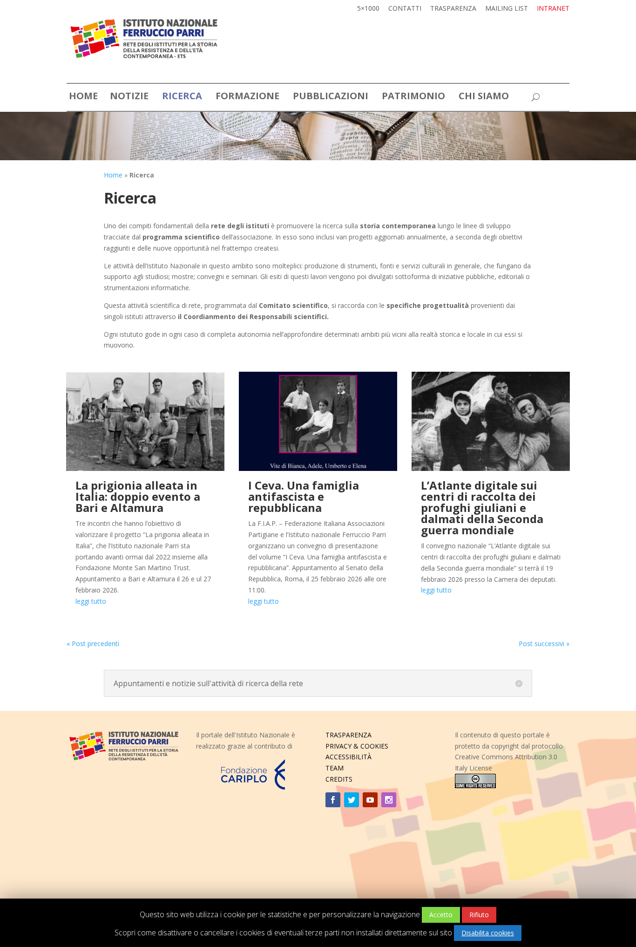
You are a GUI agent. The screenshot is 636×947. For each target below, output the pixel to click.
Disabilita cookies (487, 932)
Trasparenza (453, 9)
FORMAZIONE (247, 97)
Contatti (404, 9)
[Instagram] (388, 799)
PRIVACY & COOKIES (356, 746)
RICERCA (182, 97)
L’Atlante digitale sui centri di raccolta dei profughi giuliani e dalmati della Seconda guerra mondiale (482, 507)
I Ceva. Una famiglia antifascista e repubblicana (303, 496)
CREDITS (338, 779)
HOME (83, 97)
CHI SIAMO (484, 97)
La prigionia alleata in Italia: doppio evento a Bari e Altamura (137, 496)
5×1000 (368, 9)
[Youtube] (370, 799)
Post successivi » (544, 643)
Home (113, 174)
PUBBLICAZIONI (330, 97)
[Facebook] (332, 799)
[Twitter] (351, 799)
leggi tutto (90, 601)
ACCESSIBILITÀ (348, 756)
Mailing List (506, 9)
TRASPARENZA (348, 734)
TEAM (334, 767)
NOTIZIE (129, 97)
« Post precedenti (93, 643)
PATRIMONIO (413, 97)
